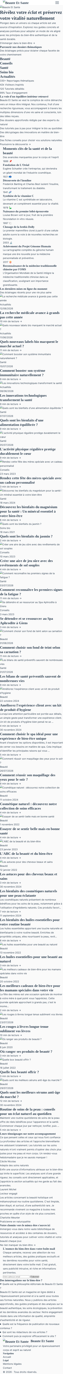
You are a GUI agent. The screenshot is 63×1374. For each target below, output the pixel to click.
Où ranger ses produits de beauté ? (26, 1051)
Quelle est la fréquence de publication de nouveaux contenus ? (29, 1326)
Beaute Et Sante (42, 1341)
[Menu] (57, 2)
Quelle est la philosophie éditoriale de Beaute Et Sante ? (31, 1286)
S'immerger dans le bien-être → (17, 43)
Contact (7, 1367)
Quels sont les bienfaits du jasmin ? (26, 536)
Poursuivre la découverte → (15, 144)
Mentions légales (12, 1363)
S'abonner (34, 1277)
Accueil (7, 1356)
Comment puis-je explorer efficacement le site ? (29, 1336)
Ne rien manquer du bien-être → (18, 1245)
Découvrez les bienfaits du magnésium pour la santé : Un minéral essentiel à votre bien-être (28, 511)
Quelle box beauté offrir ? (19, 1072)
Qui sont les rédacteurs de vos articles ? (24, 1332)
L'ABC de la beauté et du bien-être (26, 854)
